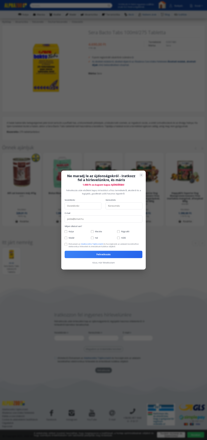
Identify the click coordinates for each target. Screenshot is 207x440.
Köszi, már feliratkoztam (103, 262)
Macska (98, 231)
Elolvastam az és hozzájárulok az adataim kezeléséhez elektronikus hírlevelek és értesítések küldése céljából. (104, 245)
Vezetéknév (70, 200)
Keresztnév (111, 200)
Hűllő (123, 238)
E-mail (67, 213)
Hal (96, 238)
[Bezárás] (141, 175)
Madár (71, 238)
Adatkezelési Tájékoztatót (92, 244)
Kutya (71, 231)
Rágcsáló (125, 231)
